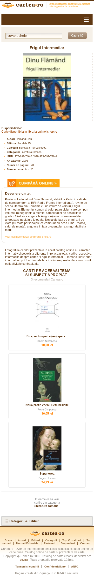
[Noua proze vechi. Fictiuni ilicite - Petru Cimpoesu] (47, 380)
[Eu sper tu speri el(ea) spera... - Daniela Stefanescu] (47, 311)
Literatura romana (31, 152)
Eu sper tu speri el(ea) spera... (47, 336)
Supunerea (47, 473)
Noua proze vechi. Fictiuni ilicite (47, 405)
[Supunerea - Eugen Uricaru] (47, 448)
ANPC (75, 566)
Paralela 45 (24, 143)
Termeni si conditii (27, 566)
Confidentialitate (55, 566)
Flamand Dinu (24, 138)
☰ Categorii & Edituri (22, 521)
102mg (24, 559)
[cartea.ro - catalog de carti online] (47, 535)
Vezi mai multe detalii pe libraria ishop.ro (28, 236)
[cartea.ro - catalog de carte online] (47, 5)
